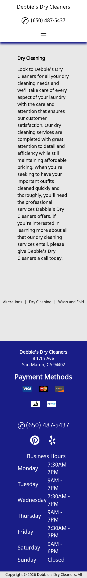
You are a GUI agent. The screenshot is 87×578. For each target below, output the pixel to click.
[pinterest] (35, 443)
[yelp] (52, 443)
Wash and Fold (71, 301)
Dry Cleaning (40, 301)
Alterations (12, 301)
